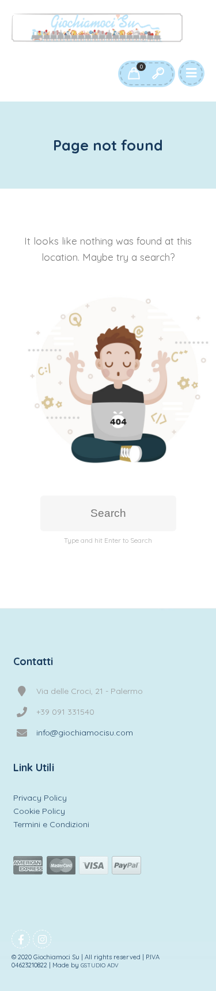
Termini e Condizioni (51, 824)
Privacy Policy (40, 798)
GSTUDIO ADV (100, 965)
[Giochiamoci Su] (97, 27)
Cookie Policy (39, 811)
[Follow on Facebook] (21, 939)
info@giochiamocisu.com (84, 732)
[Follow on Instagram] (42, 939)
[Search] (157, 74)
